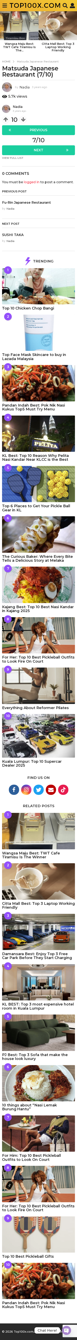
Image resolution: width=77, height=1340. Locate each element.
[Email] (51, 790)
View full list (12, 157)
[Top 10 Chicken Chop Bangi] (38, 286)
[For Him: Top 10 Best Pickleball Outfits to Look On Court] (38, 1133)
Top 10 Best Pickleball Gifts (28, 1256)
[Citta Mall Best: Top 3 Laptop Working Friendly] (38, 881)
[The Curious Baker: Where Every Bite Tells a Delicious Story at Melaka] (38, 534)
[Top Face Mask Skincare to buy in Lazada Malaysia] (38, 333)
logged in (31, 182)
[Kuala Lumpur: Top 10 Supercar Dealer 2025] (38, 736)
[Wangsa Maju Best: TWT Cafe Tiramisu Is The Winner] (38, 831)
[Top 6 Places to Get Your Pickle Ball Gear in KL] (38, 484)
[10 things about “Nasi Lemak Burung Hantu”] (38, 1083)
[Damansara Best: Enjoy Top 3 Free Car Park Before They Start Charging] (38, 932)
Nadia (18, 107)
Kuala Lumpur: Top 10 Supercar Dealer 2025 (32, 763)
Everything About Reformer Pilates (35, 708)
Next (38, 150)
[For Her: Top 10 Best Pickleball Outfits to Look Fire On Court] (38, 635)
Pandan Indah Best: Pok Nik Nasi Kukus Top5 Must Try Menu (33, 407)
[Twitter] (38, 790)
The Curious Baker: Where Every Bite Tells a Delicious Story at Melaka (37, 558)
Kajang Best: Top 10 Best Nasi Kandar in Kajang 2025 (38, 609)
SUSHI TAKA (13, 235)
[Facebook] (14, 790)
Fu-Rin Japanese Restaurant (26, 202)
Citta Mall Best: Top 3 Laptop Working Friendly (58, 47)
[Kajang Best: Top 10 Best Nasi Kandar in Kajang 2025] (38, 585)
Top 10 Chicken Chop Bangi (28, 308)
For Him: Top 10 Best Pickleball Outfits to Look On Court (31, 1157)
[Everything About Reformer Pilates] (38, 686)
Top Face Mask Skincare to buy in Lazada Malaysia (34, 357)
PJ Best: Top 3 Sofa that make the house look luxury (35, 1057)
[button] (4, 5)
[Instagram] (26, 790)
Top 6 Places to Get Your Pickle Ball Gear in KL (36, 508)
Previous (38, 130)
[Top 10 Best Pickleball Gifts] (38, 1234)
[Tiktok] (63, 790)
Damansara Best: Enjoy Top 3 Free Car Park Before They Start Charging (37, 956)
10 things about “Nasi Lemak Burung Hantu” (29, 1107)
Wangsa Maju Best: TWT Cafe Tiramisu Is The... (19, 47)
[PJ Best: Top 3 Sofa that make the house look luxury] (38, 1033)
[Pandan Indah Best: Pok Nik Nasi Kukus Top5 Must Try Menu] (38, 383)
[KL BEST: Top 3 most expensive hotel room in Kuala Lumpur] (38, 982)
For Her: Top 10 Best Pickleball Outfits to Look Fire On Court (38, 659)
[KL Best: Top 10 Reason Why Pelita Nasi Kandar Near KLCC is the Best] (38, 434)
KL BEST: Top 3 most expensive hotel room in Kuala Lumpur (38, 1006)
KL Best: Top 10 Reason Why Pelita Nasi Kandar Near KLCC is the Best (35, 457)
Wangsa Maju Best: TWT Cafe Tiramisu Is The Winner (31, 855)
